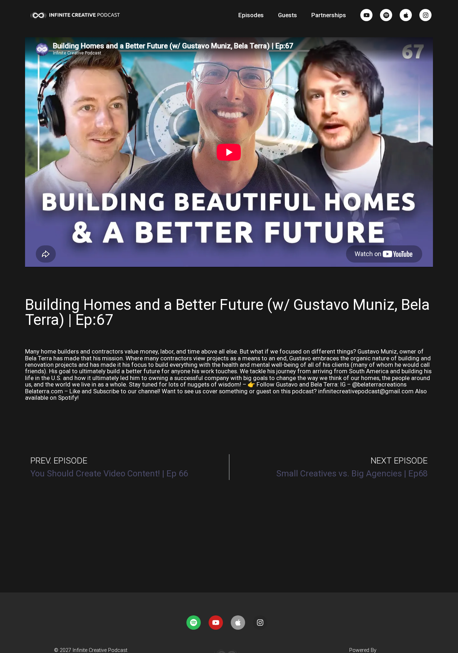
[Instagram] (425, 15)
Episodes (251, 15)
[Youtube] (366, 15)
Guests (287, 15)
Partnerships (328, 15)
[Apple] (406, 15)
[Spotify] (386, 15)
